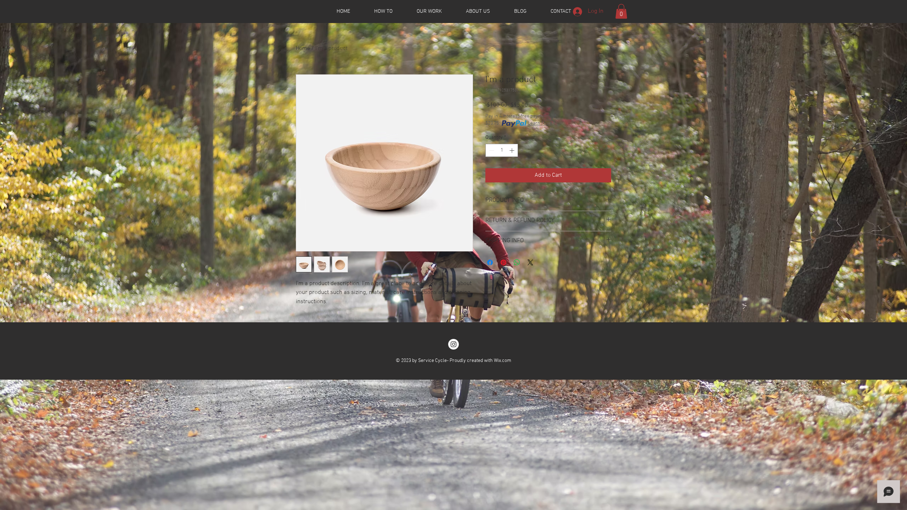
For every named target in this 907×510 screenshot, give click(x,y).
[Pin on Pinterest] (503, 262)
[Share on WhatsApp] (517, 262)
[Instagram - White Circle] (453, 344)
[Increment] (512, 150)
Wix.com (502, 361)
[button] (621, 11)
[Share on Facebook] (490, 262)
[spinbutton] (501, 150)
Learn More (540, 123)
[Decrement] (490, 150)
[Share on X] (530, 262)
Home (303, 48)
